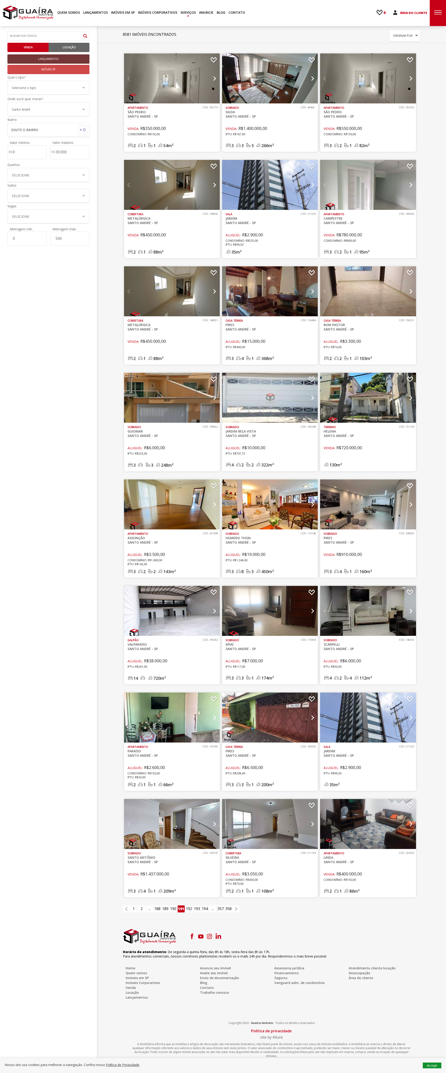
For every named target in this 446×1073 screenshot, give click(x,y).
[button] (48, 87)
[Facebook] (192, 936)
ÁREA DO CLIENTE (413, 13)
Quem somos (136, 973)
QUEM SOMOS (68, 12)
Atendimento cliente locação (372, 968)
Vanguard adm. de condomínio (299, 983)
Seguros (280, 978)
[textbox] (46, 130)
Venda (28, 47)
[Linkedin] (218, 936)
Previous (129, 78)
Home (130, 968)
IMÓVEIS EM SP (123, 12)
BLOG (221, 12)
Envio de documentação (219, 978)
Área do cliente (361, 978)
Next (215, 78)
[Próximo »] (236, 908)
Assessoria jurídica (289, 968)
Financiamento (286, 973)
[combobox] (48, 129)
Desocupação (359, 973)
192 (189, 908)
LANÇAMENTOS (95, 12)
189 (165, 908)
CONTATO (237, 12)
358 (228, 908)
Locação (69, 47)
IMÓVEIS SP (48, 69)
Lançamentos (137, 997)
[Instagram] (209, 936)
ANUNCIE (206, 12)
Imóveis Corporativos (143, 983)
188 (157, 908)
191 (181, 908)
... (149, 908)
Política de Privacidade (122, 1065)
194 (205, 908)
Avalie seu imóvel (214, 973)
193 (197, 908)
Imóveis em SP (137, 978)
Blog (203, 983)
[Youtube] (200, 936)
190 (173, 908)
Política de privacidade (271, 1030)
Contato (207, 987)
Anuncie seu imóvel (215, 968)
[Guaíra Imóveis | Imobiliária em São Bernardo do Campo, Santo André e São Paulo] (27, 12)
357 (220, 908)
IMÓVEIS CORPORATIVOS (157, 12)
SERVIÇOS (188, 12)
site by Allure (271, 1037)
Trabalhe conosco (214, 992)
